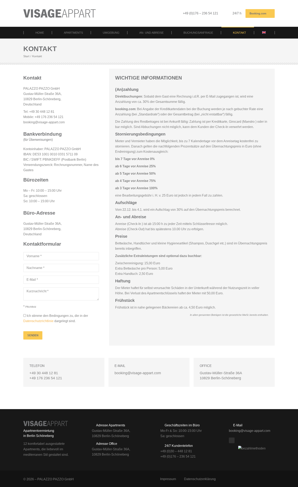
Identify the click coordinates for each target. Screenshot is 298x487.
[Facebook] (232, 440)
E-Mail (120, 366)
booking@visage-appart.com (249, 430)
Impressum (168, 479)
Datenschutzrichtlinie (38, 321)
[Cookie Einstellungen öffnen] (9, 482)
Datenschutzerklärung (200, 479)
